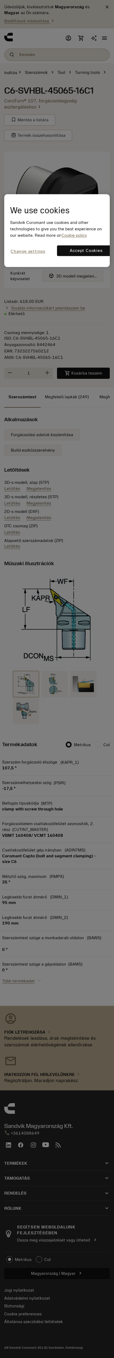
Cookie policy (74, 235)
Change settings (28, 251)
